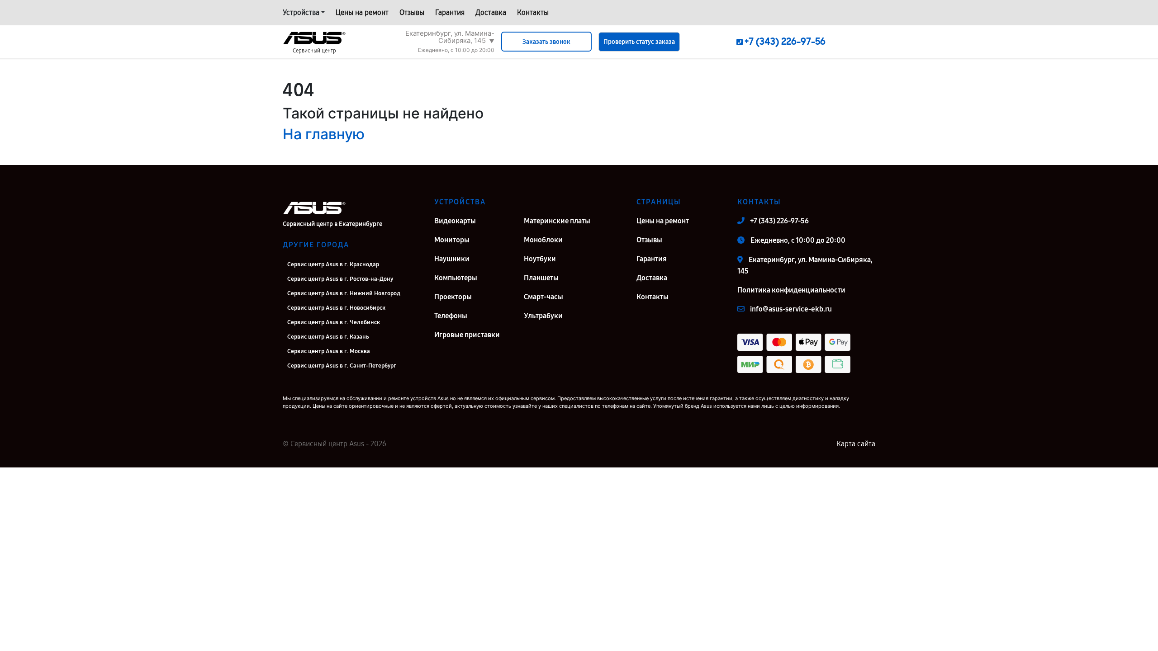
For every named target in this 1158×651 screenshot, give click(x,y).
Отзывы (411, 12)
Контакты (533, 12)
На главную (324, 134)
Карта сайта (855, 443)
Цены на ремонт (362, 12)
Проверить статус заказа (639, 42)
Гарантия (450, 12)
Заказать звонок (546, 42)
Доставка (490, 12)
